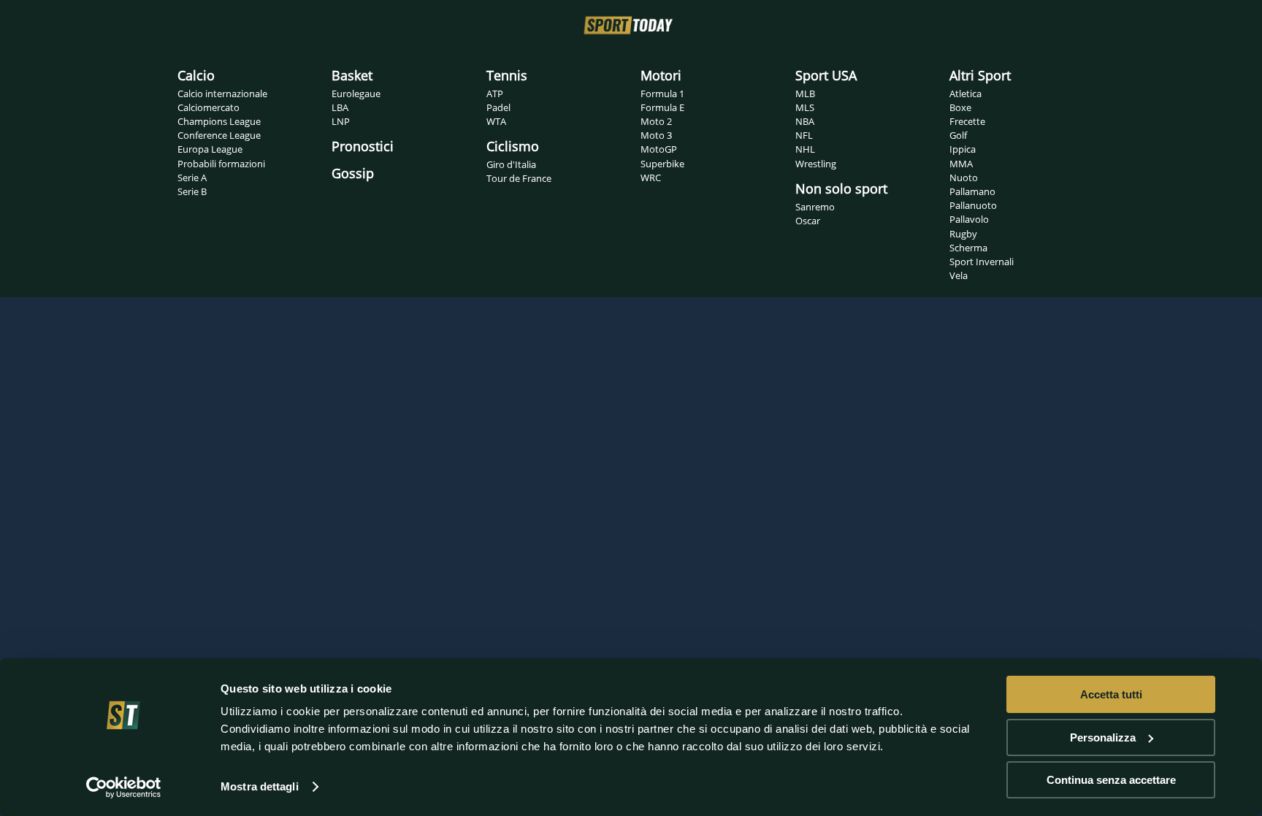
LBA (340, 107)
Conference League (219, 135)
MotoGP (658, 149)
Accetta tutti (1111, 694)
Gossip (353, 173)
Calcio (196, 75)
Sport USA (826, 75)
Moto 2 (656, 121)
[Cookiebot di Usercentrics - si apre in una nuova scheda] (124, 787)
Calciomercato (208, 107)
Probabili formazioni (221, 163)
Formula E (662, 107)
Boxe (960, 107)
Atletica (965, 93)
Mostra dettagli (260, 786)
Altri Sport (980, 75)
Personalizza (1103, 737)
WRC (650, 177)
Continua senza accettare (1111, 780)
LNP (341, 121)
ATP (494, 93)
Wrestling (815, 163)
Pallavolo (969, 219)
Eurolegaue (356, 93)
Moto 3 (656, 135)
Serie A (192, 177)
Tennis (506, 75)
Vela (958, 275)
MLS (804, 107)
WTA (496, 121)
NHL (805, 149)
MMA (961, 163)
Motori (660, 75)
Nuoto (963, 177)
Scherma (968, 247)
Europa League (209, 149)
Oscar (807, 220)
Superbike (662, 163)
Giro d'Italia (511, 164)
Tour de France (518, 178)
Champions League (219, 121)
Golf (958, 135)
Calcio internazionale (222, 93)
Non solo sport (841, 188)
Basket (352, 75)
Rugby (963, 233)
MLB (805, 93)
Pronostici (363, 146)
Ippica (962, 149)
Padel (498, 107)
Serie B (192, 191)
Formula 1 (662, 93)
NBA (804, 121)
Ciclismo (512, 146)
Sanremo (815, 206)
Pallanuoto (973, 205)
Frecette (967, 121)
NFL (804, 135)
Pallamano (972, 191)
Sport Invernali (981, 261)
